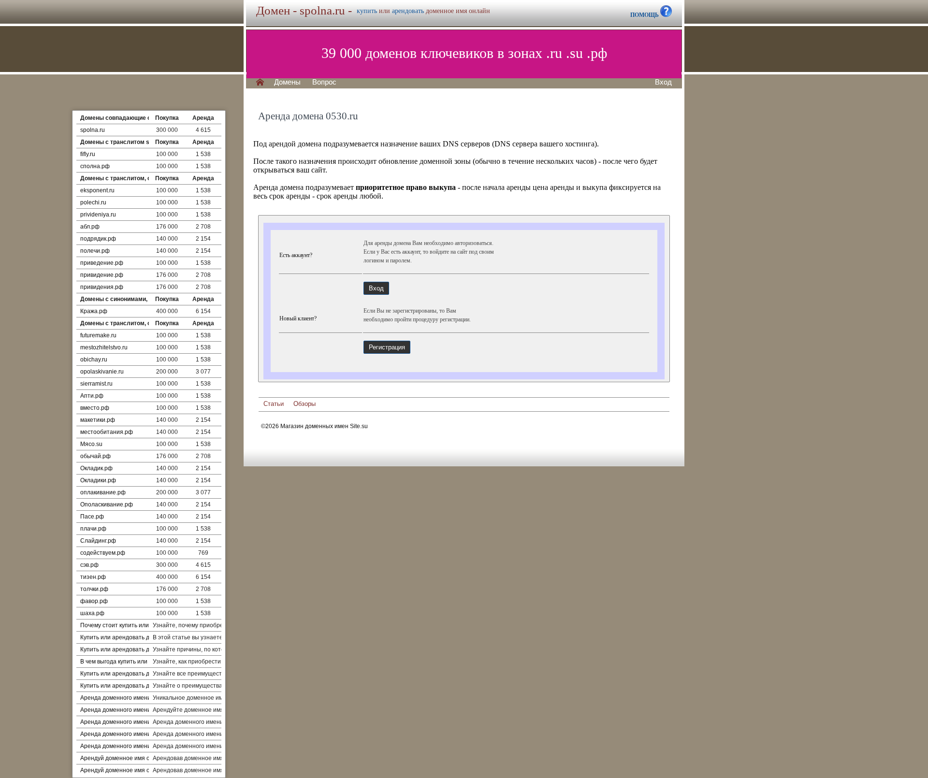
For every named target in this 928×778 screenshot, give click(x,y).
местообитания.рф (106, 432)
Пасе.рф (92, 516)
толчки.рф (94, 589)
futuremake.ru (98, 335)
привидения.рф (101, 287)
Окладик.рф (96, 468)
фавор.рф (94, 601)
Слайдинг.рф (98, 540)
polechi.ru (93, 202)
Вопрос (324, 82)
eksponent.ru (97, 190)
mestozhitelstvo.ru (104, 347)
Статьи (273, 403)
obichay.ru (93, 359)
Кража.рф (93, 311)
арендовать (408, 10)
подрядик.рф (98, 238)
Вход (663, 82)
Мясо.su (91, 444)
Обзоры (304, 403)
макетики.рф (97, 420)
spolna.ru (92, 130)
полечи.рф (95, 250)
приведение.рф (101, 262)
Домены (287, 82)
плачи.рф (93, 528)
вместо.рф (94, 407)
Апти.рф (91, 395)
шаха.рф (92, 613)
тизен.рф (93, 577)
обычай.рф (95, 456)
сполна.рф (95, 166)
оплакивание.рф (103, 492)
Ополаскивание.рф (106, 504)
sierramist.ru (96, 383)
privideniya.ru (98, 214)
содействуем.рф (102, 552)
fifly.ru (87, 154)
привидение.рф (101, 275)
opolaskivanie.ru (102, 371)
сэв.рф (89, 565)
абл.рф (90, 226)
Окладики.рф (98, 480)
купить (367, 10)
